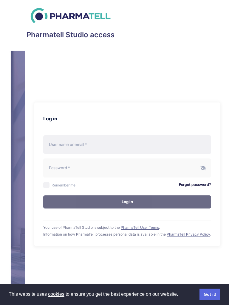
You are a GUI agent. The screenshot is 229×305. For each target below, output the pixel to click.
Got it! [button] (210, 294)
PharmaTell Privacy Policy (188, 234)
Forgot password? (195, 184)
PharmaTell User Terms (140, 227)
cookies (56, 294)
